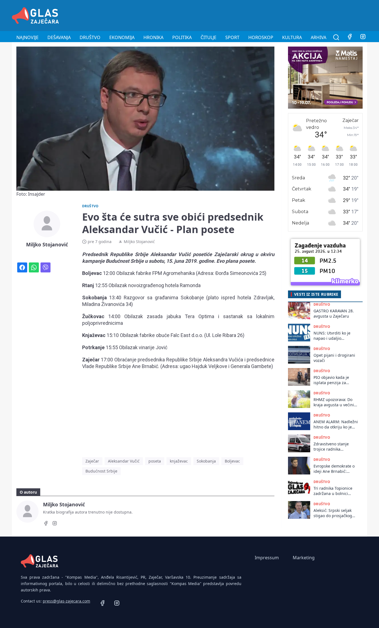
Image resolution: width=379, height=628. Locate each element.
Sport (232, 37)
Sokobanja (206, 461)
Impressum (267, 558)
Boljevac (232, 461)
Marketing (304, 558)
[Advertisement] (266, 14)
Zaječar (92, 461)
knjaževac (179, 461)
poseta (154, 461)
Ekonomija (122, 37)
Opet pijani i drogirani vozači (334, 358)
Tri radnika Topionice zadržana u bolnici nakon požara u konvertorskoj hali (333, 491)
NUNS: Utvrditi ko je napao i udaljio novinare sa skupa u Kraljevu (332, 335)
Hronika (153, 37)
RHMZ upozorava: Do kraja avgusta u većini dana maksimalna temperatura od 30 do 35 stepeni (334, 402)
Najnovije (27, 37)
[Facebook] (349, 37)
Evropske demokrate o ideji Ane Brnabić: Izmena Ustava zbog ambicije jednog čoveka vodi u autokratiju (335, 468)
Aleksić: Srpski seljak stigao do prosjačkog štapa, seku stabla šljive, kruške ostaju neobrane (333, 513)
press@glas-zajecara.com (66, 601)
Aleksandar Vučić (124, 461)
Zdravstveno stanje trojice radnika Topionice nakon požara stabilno (336, 446)
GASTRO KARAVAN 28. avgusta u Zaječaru (334, 313)
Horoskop (260, 37)
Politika (182, 37)
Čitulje (208, 37)
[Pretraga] (336, 37)
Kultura (292, 37)
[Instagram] (362, 37)
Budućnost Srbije (101, 471)
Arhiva (318, 37)
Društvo (90, 37)
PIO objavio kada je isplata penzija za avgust (331, 380)
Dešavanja (59, 37)
